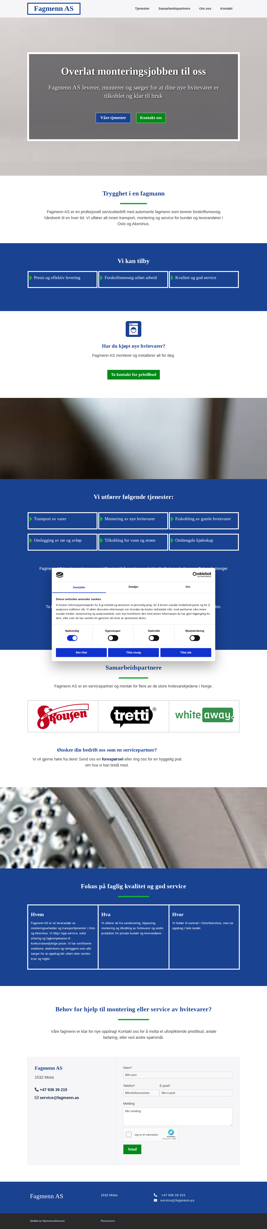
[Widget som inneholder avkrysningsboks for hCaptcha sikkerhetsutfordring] (150, 1134)
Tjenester (142, 8)
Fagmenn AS (54, 8)
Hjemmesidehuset (54, 1220)
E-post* (165, 1086)
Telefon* (129, 1086)
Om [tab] (188, 586)
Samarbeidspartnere (174, 8)
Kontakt (226, 8)
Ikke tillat (81, 652)
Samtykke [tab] (79, 587)
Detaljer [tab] (134, 586)
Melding (129, 1103)
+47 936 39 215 (53, 1089)
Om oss (205, 8)
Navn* (127, 1068)
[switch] (113, 638)
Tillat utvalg (133, 652)
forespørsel (112, 759)
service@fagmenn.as (59, 1097)
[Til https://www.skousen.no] (63, 716)
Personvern (108, 1220)
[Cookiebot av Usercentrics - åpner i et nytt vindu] (195, 575)
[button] (113, 118)
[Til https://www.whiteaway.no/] (204, 715)
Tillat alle (185, 652)
